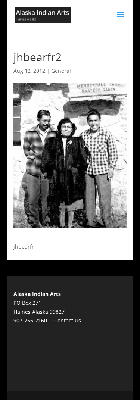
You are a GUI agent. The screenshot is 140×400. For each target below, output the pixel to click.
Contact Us (67, 320)
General (61, 70)
